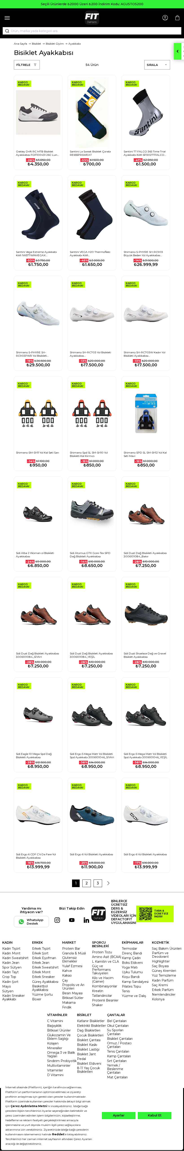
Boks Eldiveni (132, 963)
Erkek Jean (40, 963)
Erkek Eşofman (44, 958)
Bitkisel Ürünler (59, 1030)
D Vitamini (55, 1075)
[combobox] (92, 31)
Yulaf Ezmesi (72, 966)
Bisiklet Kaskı (87, 1045)
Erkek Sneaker (43, 977)
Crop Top (9, 977)
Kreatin (97, 991)
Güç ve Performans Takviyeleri (101, 969)
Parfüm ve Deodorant (160, 955)
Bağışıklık (54, 1026)
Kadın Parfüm (162, 980)
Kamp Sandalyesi (135, 982)
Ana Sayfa (20, 43)
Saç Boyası (160, 966)
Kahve (67, 971)
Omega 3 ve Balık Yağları (61, 1054)
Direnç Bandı (132, 953)
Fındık (66, 1007)
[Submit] (6, 31)
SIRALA (152, 65)
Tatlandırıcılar (102, 996)
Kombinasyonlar (104, 986)
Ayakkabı (74, 43)
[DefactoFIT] (92, 17)
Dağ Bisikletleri (88, 1030)
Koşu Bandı (131, 977)
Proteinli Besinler (105, 1000)
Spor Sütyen (12, 967)
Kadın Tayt (10, 972)
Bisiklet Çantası (89, 1040)
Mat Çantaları (117, 1077)
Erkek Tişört (41, 949)
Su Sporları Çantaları (115, 1032)
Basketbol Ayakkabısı (40, 988)
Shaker (97, 1005)
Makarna (69, 1003)
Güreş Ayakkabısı (45, 982)
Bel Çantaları (117, 1021)
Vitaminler (55, 1070)
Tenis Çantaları (118, 1051)
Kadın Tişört (11, 949)
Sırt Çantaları (117, 1061)
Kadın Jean (10, 963)
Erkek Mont (41, 972)
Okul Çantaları (118, 1026)
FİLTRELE (23, 65)
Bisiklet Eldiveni (89, 1064)
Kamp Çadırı (131, 958)
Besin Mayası (72, 993)
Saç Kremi (160, 985)
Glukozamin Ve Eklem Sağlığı (59, 1037)
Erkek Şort (40, 953)
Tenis (126, 991)
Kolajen (53, 1043)
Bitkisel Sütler (72, 998)
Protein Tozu (102, 952)
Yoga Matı (130, 967)
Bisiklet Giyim (55, 43)
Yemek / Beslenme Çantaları (115, 1069)
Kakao (67, 975)
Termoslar (129, 949)
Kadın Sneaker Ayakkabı (13, 997)
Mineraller (54, 1048)
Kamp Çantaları (119, 1056)
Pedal (81, 1059)
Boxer (36, 999)
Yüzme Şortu (42, 994)
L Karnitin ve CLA (105, 962)
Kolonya (158, 999)
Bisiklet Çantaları (120, 1039)
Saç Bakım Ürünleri (167, 949)
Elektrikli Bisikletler (91, 1026)
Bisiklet (36, 43)
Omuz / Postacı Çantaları (119, 1045)
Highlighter (161, 961)
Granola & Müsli (74, 953)
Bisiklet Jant (86, 1054)
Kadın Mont (11, 953)
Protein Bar (71, 949)
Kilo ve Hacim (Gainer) (103, 980)
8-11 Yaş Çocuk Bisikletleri (88, 1070)
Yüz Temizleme (164, 975)
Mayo (6, 986)
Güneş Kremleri (164, 971)
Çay (65, 980)
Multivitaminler (58, 1066)
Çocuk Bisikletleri (90, 1035)
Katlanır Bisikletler (91, 1021)
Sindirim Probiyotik (62, 1061)
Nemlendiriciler (163, 994)
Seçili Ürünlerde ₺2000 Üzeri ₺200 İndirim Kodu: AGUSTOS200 (92, 4)
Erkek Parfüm (163, 990)
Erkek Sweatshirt (45, 967)
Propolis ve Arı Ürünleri (73, 986)
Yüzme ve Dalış (134, 996)
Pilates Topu (131, 986)
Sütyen (7, 991)
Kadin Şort (10, 982)
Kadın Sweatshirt (15, 958)
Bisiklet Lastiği (88, 1049)
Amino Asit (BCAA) (106, 957)
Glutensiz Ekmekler (69, 959)
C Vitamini (55, 1021)
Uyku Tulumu (132, 972)
